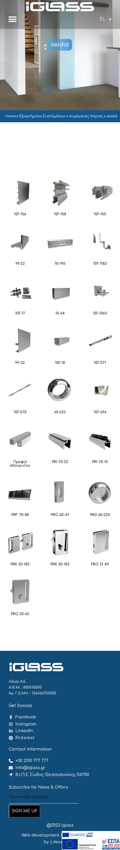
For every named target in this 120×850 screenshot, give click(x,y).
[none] (105, 19)
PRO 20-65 (20, 614)
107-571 (100, 363)
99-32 (20, 363)
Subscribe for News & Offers (38, 787)
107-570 (20, 412)
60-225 (60, 412)
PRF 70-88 (20, 515)
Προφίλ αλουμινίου (20, 463)
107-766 (20, 214)
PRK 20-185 (20, 564)
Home (10, 116)
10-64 (60, 313)
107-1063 (100, 313)
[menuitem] (105, 19)
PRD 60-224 (100, 515)
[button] (12, 19)
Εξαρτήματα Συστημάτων (42, 116)
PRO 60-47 (60, 515)
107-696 (100, 412)
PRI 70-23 (60, 462)
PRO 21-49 (100, 564)
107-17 (20, 313)
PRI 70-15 (100, 462)
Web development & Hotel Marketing (60, 835)
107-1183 (100, 263)
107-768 (60, 214)
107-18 (60, 363)
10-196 (60, 263)
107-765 (100, 214)
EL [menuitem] (102, 19)
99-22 (20, 263)
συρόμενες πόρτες (86, 116)
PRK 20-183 (59, 564)
